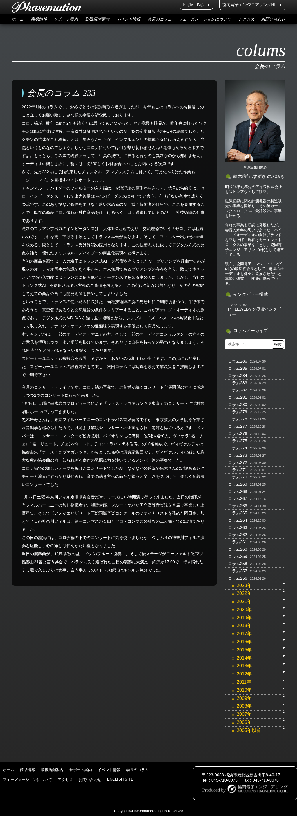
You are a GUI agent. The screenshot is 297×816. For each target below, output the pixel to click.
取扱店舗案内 (97, 19)
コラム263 (237, 527)
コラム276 (237, 433)
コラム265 (237, 513)
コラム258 (237, 563)
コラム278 (237, 419)
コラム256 (237, 578)
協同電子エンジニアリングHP (249, 5)
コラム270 (237, 477)
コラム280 (237, 404)
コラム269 (237, 484)
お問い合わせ (273, 19)
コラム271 (237, 469)
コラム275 (237, 440)
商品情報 (39, 19)
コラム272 (237, 462)
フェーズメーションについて (204, 19)
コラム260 (237, 549)
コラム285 (237, 368)
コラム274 (237, 448)
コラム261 (237, 542)
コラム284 (237, 375)
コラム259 (237, 556)
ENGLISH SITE (120, 779)
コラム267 (237, 498)
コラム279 (237, 411)
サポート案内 (66, 19)
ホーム (18, 19)
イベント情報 (128, 19)
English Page (193, 4)
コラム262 (237, 534)
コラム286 (237, 361)
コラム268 (237, 491)
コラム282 (237, 390)
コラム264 (237, 520)
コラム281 (237, 397)
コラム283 (237, 382)
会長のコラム (159, 19)
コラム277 (237, 426)
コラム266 (237, 505)
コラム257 (237, 571)
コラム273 (237, 455)
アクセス (246, 19)
